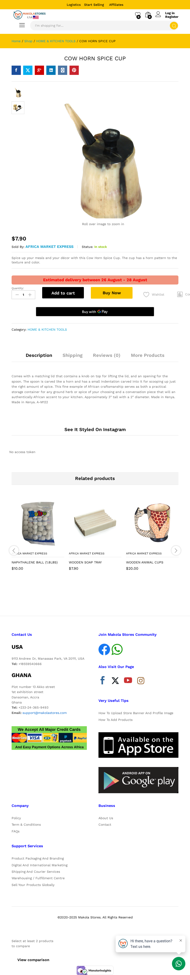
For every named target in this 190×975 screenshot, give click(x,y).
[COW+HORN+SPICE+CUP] (27, 70)
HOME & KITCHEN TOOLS (47, 329)
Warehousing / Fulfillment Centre (38, 878)
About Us (105, 818)
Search (174, 25)
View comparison (33, 960)
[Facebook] (102, 681)
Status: (87, 247)
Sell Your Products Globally (33, 885)
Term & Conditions (26, 824)
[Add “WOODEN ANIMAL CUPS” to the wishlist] (162, 546)
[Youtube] (128, 681)
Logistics (74, 4)
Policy (16, 818)
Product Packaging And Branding (38, 858)
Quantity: (18, 288)
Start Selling (94, 4)
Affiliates (116, 4)
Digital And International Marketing (39, 865)
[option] (37, 537)
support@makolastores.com (44, 713)
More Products (148, 355)
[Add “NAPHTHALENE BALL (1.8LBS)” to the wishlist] (48, 546)
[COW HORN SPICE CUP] (16, 70)
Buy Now (112, 292)
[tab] (39, 357)
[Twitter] (115, 681)
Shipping (72, 355)
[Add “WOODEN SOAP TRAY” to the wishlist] (105, 546)
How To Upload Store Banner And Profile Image (135, 713)
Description (39, 355)
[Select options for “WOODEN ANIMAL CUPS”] (141, 546)
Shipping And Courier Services (36, 871)
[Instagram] (140, 681)
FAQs (15, 831)
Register (171, 17)
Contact (104, 824)
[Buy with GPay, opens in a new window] (95, 311)
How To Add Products (115, 720)
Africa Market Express (49, 246)
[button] (27, 546)
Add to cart (63, 293)
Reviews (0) (106, 355)
